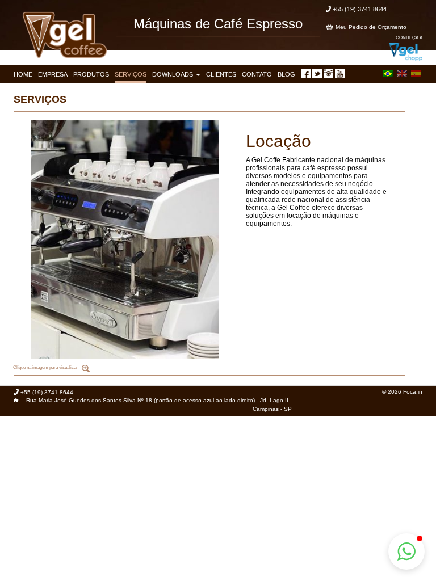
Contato (257, 74)
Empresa (53, 74)
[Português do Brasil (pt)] (388, 73)
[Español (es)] (416, 73)
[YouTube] (340, 73)
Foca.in (412, 392)
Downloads (173, 74)
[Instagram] (328, 73)
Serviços (130, 74)
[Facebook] (306, 73)
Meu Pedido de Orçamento (371, 27)
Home (23, 74)
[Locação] (125, 239)
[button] (406, 551)
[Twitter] (317, 73)
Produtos (91, 74)
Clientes (221, 74)
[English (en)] (402, 73)
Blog (286, 74)
